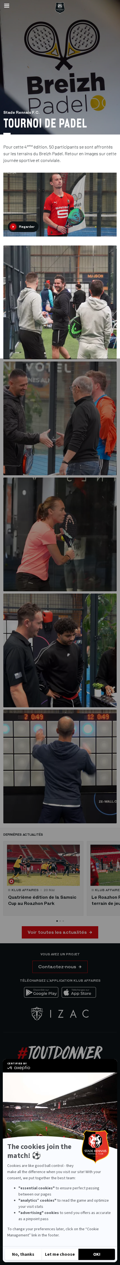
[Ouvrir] (6, 5)
